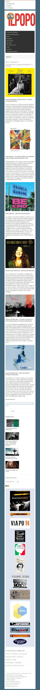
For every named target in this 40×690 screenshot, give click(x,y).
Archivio (8, 49)
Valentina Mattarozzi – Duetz (12, 470)
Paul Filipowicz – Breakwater (13, 662)
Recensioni (9, 41)
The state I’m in (11, 45)
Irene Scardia (30, 402)
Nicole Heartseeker (19, 404)
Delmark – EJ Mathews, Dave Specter (16, 654)
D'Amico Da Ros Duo (14, 402)
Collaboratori (10, 4)
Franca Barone (23, 402)
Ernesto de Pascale (12, 34)
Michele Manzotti (24, 64)
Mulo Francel (11, 404)
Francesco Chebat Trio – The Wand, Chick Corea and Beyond (11, 443)
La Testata (9, 8)
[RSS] (8, 486)
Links (8, 47)
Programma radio (11, 51)
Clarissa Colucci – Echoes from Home (11, 457)
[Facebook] (6, 486)
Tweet (12, 411)
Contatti (8, 6)
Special (8, 66)
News (8, 36)
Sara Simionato (27, 404)
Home (8, 1)
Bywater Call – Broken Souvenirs (14, 665)
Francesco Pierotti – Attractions (11, 429)
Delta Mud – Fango (10, 659)
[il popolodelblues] (21, 20)
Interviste (9, 38)
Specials (8, 43)
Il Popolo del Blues (12, 32)
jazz (6, 404)
